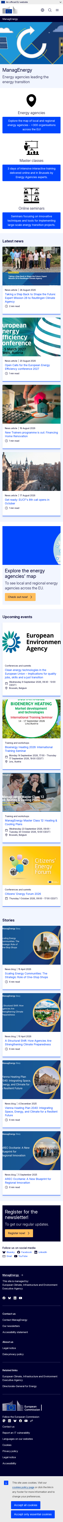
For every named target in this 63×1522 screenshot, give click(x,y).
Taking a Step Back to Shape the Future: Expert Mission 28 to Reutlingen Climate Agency (30, 298)
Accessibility (9, 1463)
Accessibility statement (15, 1332)
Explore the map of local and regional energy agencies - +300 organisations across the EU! (31, 125)
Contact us (8, 1426)
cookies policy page (23, 1487)
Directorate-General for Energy (19, 1386)
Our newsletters (11, 1326)
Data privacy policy (13, 1354)
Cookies (6, 1445)
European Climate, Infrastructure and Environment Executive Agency (29, 1378)
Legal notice (9, 1348)
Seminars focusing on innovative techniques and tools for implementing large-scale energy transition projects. (31, 220)
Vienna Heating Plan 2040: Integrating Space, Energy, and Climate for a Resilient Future (31, 1111)
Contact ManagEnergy (14, 1319)
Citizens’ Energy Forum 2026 (23, 893)
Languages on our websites (17, 1438)
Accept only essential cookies (33, 1514)
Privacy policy (10, 1451)
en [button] (42, 10)
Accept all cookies (25, 1505)
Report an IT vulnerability (16, 1432)
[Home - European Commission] (9, 9)
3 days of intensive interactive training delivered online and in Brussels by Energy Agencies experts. (32, 173)
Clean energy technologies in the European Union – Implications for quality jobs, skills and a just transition (30, 673)
